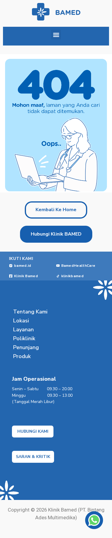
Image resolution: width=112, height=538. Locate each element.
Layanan (23, 329)
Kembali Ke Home (56, 209)
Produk (22, 356)
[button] (56, 35)
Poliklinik (24, 338)
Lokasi (21, 320)
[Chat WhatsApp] (94, 520)
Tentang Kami (30, 311)
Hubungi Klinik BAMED (56, 234)
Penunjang (26, 347)
